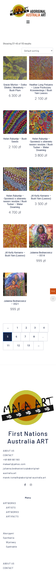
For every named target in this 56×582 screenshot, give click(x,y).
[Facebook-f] (25, 485)
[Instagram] (31, 485)
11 (8, 345)
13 (28, 345)
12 (18, 345)
